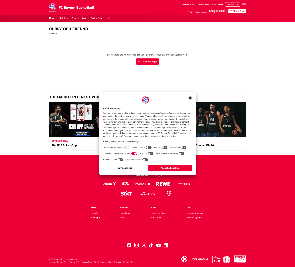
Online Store (97, 18)
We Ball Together (194, 217)
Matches (63, 18)
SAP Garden (217, 5)
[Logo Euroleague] (195, 259)
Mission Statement (195, 213)
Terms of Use (75, 262)
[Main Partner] (216, 11)
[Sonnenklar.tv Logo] (147, 193)
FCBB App (95, 217)
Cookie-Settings (129, 262)
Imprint (52, 262)
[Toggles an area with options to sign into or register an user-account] (244, 4)
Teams (75, 18)
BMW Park (204, 5)
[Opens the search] (109, 18)
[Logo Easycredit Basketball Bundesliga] (221, 259)
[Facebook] (129, 245)
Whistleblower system (103, 262)
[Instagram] (136, 245)
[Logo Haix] (125, 183)
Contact (117, 262)
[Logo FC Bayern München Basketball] (147, 233)
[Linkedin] (165, 245)
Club (84, 18)
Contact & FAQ (188, 5)
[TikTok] (151, 245)
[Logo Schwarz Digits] (184, 183)
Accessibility (87, 262)
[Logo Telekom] (169, 193)
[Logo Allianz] (109, 183)
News (52, 18)
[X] (143, 245)
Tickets (123, 217)
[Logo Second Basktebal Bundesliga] (240, 259)
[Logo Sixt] (126, 193)
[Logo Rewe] (163, 183)
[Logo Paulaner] (142, 183)
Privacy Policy (62, 262)
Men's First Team (158, 213)
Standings (125, 213)
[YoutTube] (158, 245)
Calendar (95, 213)
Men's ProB (155, 217)
